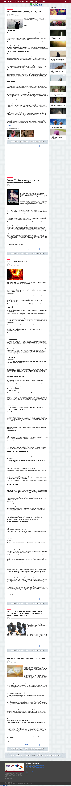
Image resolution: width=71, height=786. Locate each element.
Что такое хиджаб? (29, 1)
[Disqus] (27, 160)
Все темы (22, 1)
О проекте (43, 1)
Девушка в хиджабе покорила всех (13, 138)
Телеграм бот (37, 1)
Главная (17, 1)
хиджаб (10, 125)
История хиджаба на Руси (25, 138)
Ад (15, 594)
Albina (14, 14)
